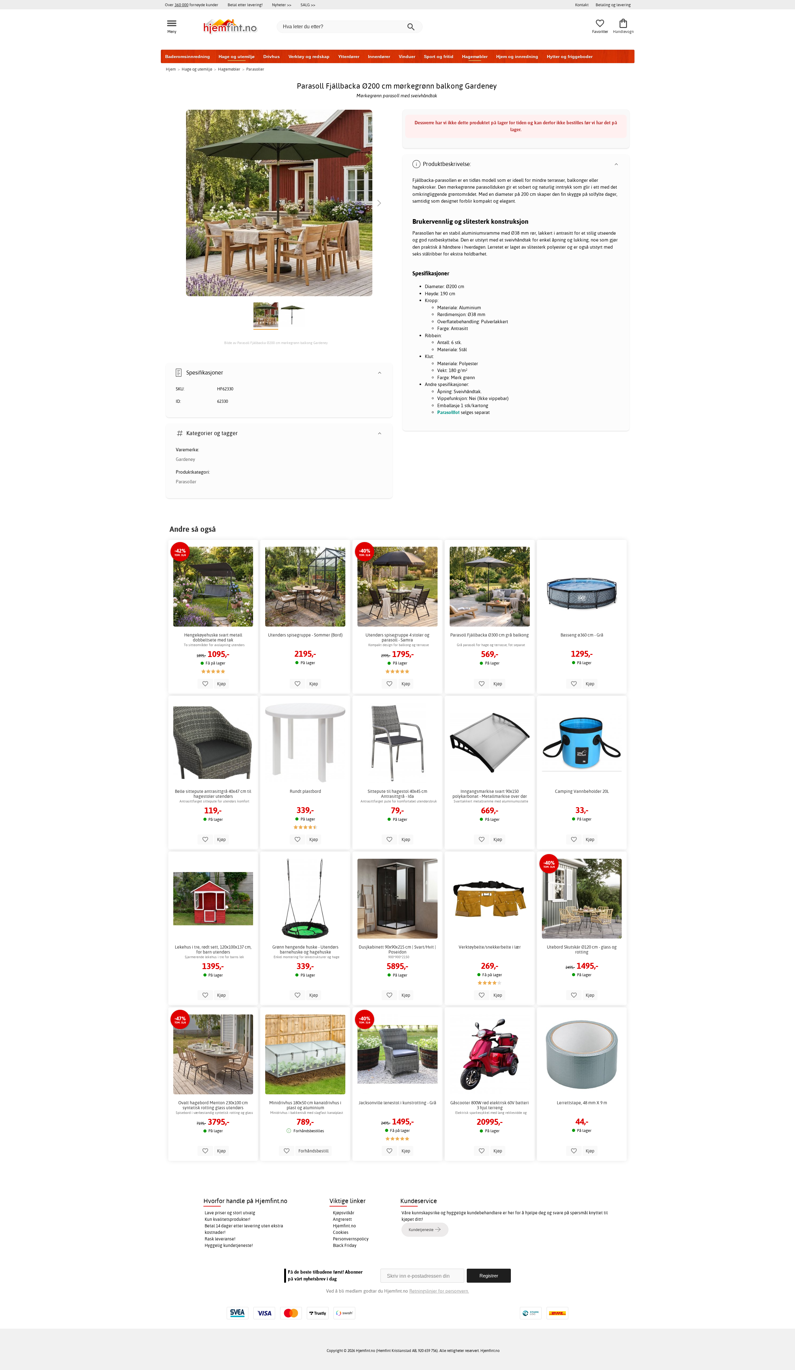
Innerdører (379, 56)
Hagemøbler (475, 56)
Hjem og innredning (517, 56)
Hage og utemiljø (237, 56)
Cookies (340, 1232)
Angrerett (342, 1219)
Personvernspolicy (351, 1239)
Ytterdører (348, 56)
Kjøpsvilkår (343, 1213)
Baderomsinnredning (187, 56)
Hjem (171, 69)
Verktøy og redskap (308, 56)
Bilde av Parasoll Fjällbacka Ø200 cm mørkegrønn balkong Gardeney (276, 343)
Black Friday (345, 1245)
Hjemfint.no (344, 1226)
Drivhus (271, 56)
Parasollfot (448, 412)
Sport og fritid (438, 56)
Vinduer (407, 56)
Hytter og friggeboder (570, 56)
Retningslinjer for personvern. (439, 1291)
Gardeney (185, 459)
